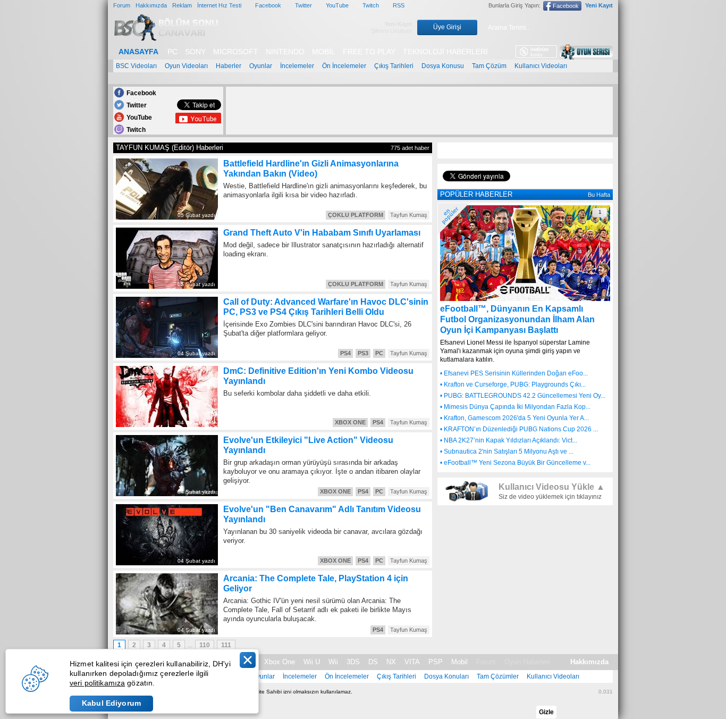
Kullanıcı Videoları (540, 66)
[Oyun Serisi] (586, 52)
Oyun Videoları (186, 66)
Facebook (268, 5)
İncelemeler (297, 66)
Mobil (459, 662)
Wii (333, 662)
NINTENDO (285, 51)
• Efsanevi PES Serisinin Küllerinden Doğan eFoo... (514, 373)
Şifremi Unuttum (391, 31)
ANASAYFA (138, 51)
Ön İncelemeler (344, 66)
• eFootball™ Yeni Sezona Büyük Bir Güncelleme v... (515, 462)
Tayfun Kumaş (408, 215)
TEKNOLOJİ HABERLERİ (445, 51)
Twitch (370, 5)
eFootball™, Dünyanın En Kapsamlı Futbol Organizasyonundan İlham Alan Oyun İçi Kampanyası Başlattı (517, 319)
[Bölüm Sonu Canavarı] (166, 38)
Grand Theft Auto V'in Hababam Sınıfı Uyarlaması (321, 232)
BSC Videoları (136, 66)
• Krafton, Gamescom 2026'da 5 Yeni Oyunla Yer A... (514, 418)
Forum (121, 5)
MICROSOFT (235, 51)
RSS (398, 5)
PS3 (363, 353)
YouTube (337, 5)
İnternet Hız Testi (219, 5)
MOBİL (323, 51)
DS (373, 662)
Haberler (228, 66)
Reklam (182, 5)
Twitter (303, 5)
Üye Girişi (447, 27)
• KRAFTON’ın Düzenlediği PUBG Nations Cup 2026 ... (519, 429)
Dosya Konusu (442, 66)
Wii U (311, 662)
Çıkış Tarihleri (393, 66)
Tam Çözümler (498, 676)
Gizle (546, 712)
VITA (412, 662)
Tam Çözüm (489, 66)
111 (226, 645)
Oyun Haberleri (527, 662)
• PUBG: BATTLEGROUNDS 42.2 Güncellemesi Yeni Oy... (522, 395)
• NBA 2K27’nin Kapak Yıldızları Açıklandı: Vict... (508, 440)
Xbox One (279, 662)
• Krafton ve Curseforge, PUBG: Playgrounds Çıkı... (513, 384)
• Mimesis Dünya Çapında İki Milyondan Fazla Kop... (515, 407)
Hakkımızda (151, 5)
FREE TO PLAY (369, 51)
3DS (353, 662)
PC (172, 51)
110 (204, 645)
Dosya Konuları (446, 676)
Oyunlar (260, 66)
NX (391, 662)
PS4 (345, 353)
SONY (195, 51)
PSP (435, 662)
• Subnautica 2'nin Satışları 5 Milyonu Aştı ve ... (506, 451)
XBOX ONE (350, 422)
